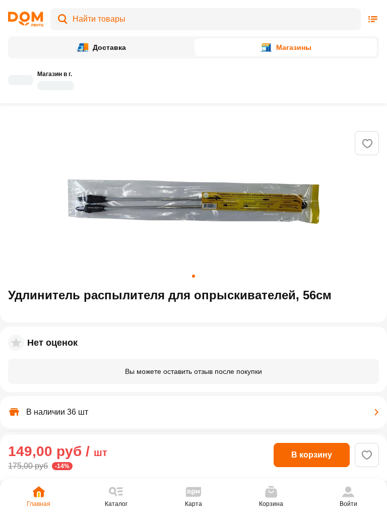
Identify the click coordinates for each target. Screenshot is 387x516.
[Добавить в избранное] (367, 144)
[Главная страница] (25, 19)
